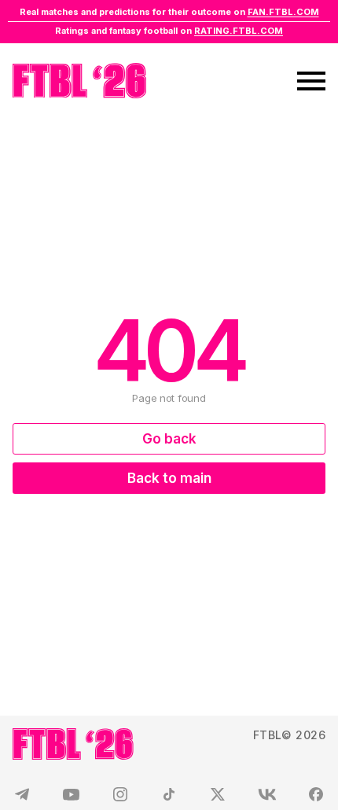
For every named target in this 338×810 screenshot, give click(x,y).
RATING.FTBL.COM (238, 30)
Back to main (169, 478)
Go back (169, 439)
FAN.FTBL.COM (283, 11)
